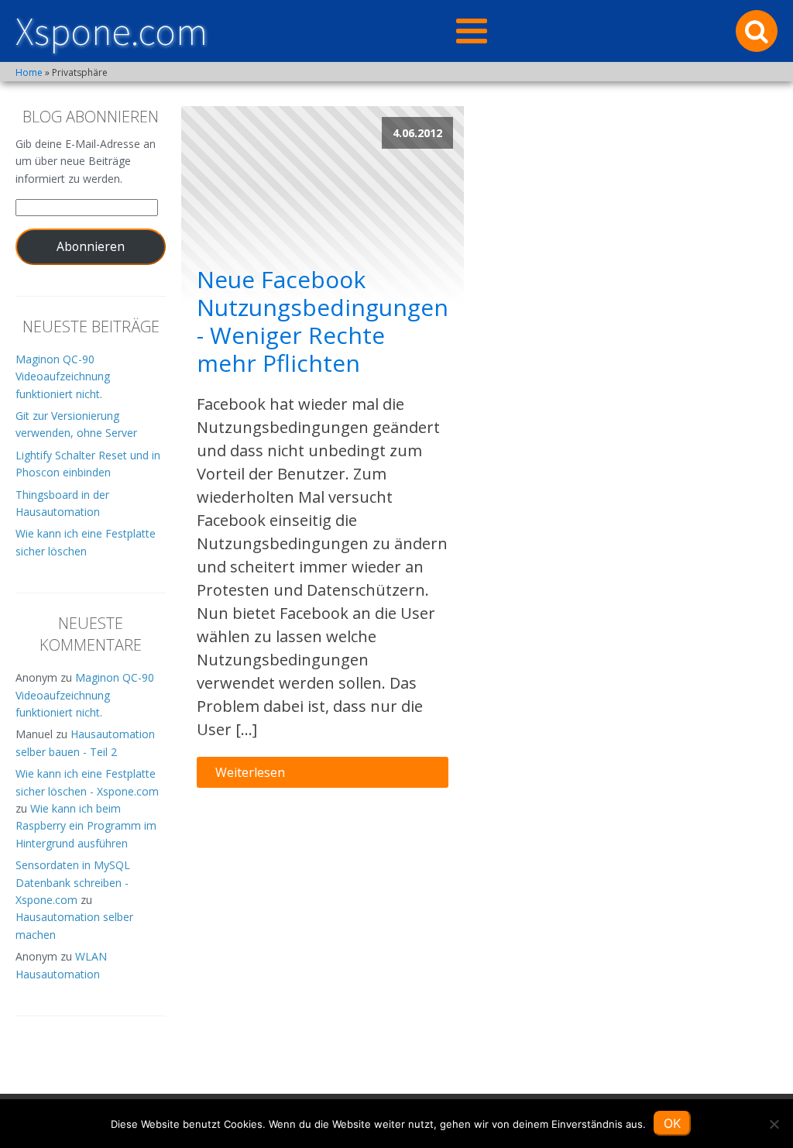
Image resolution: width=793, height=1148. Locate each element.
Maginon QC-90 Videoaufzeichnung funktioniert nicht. (62, 376)
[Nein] (773, 1124)
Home (29, 72)
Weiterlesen (250, 772)
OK (672, 1123)
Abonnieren (91, 246)
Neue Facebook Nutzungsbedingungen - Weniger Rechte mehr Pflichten (322, 321)
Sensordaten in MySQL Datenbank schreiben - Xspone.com (72, 882)
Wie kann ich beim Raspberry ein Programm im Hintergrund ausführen (85, 826)
